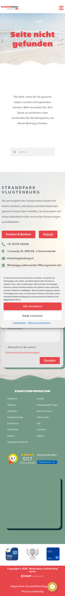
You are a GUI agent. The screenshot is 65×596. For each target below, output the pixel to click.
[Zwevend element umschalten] (52, 587)
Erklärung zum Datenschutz (39, 323)
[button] (61, 8)
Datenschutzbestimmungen (22, 352)
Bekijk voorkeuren (32, 315)
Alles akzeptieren (32, 306)
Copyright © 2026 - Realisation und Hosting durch (32, 570)
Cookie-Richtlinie (19, 323)
